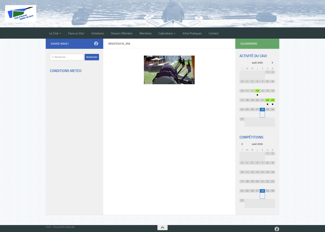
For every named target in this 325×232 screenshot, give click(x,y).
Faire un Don (76, 33)
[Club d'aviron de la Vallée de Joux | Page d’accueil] (21, 14)
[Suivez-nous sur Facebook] (96, 44)
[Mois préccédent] (242, 63)
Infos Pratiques (192, 33)
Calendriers (166, 33)
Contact (214, 33)
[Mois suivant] (272, 63)
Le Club (53, 33)
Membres (145, 33)
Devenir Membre (121, 33)
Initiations (97, 33)
